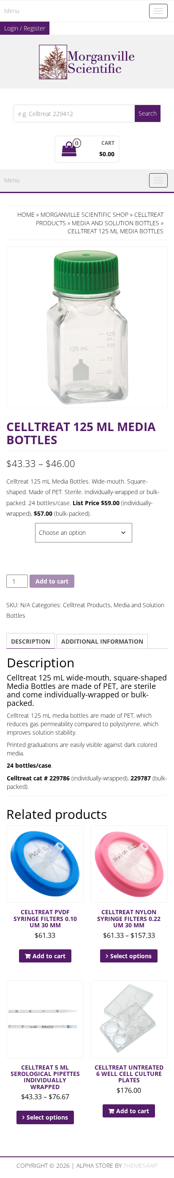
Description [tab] (30, 641)
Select (16, 527)
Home (26, 214)
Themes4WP (140, 1165)
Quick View (79, 837)
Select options (131, 956)
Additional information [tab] (102, 641)
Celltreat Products (87, 605)
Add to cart (51, 581)
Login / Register (24, 28)
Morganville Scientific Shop (84, 214)
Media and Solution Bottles (115, 223)
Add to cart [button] (49, 956)
